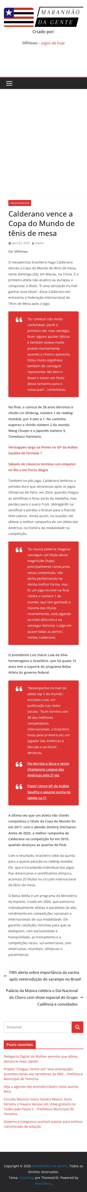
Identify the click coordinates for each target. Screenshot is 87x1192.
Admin (39, 243)
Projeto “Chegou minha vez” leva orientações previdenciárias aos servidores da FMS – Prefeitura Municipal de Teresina (43, 1074)
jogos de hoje (53, 43)
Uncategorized (19, 203)
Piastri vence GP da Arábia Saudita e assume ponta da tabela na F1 (49, 792)
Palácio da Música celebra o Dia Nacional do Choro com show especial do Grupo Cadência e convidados (42, 997)
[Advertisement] (43, 135)
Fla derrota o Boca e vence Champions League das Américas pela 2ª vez (48, 769)
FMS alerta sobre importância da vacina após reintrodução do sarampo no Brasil (45, 976)
